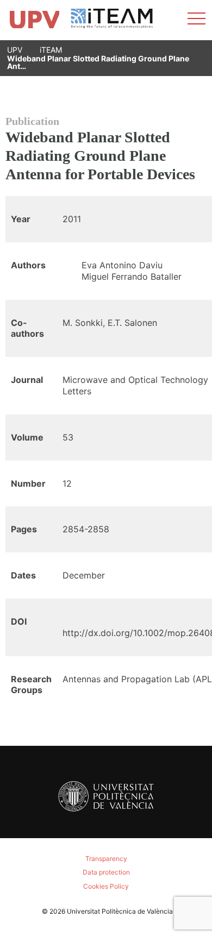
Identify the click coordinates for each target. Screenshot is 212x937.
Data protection (106, 872)
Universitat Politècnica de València (120, 911)
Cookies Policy (106, 886)
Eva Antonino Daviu (122, 265)
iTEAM (51, 49)
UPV (14, 49)
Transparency (106, 858)
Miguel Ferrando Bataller (132, 276)
